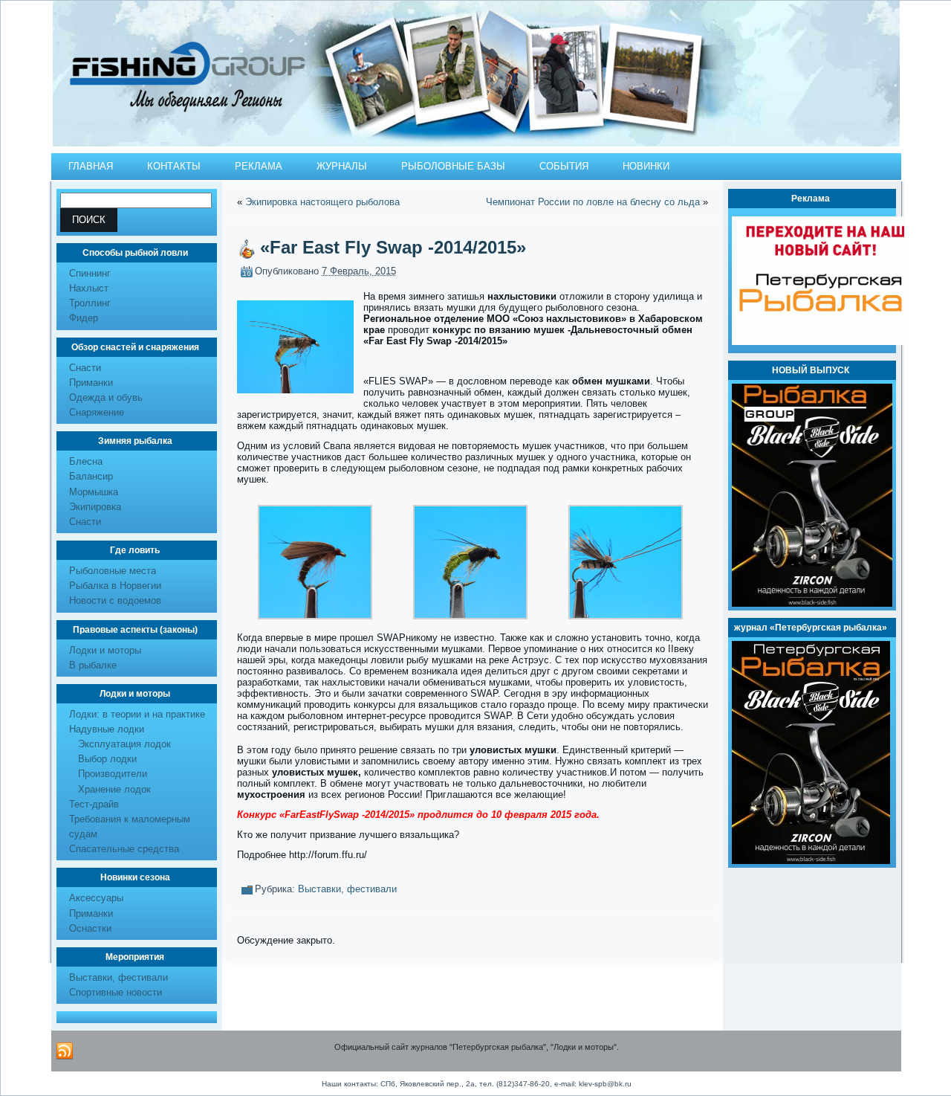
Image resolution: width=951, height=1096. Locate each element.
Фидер (83, 317)
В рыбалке (93, 665)
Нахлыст (88, 288)
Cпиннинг (90, 273)
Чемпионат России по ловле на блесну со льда (593, 201)
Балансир (91, 476)
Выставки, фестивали (118, 977)
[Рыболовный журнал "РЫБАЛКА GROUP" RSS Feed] (65, 1051)
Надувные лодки (106, 729)
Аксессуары (96, 897)
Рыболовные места (112, 570)
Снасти (85, 367)
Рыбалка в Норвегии (115, 585)
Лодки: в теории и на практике (137, 714)
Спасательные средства (124, 848)
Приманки (91, 382)
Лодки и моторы (105, 650)
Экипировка (95, 506)
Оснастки (90, 928)
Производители (112, 773)
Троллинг (90, 303)
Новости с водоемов (115, 600)
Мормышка (93, 491)
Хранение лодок (114, 789)
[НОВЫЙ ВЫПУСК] (812, 603)
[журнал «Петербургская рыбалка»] (811, 860)
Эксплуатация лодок (124, 744)
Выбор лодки (107, 758)
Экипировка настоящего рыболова (322, 201)
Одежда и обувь (106, 397)
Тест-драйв (94, 804)
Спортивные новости (115, 992)
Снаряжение (96, 412)
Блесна (86, 461)
